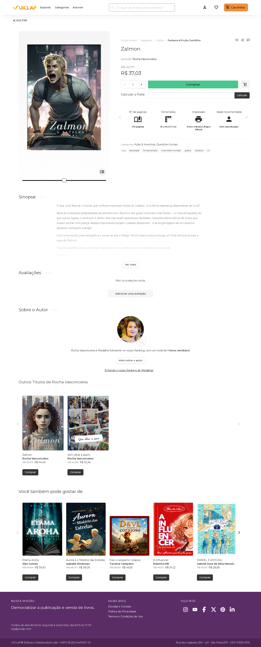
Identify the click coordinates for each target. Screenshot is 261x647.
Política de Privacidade (122, 611)
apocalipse (134, 150)
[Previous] (120, 118)
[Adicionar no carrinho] (245, 84)
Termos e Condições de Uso (125, 616)
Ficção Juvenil (129, 40)
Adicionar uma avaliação (130, 293)
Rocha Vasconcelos (144, 59)
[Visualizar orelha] (102, 172)
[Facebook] (204, 609)
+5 (208, 150)
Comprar (193, 84)
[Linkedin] (232, 609)
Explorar (45, 7)
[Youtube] (195, 609)
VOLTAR (21, 20)
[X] (213, 609)
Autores (78, 7)
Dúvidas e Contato (119, 606)
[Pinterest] (223, 609)
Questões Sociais (167, 144)
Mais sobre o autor (131, 360)
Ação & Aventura (145, 144)
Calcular (242, 95)
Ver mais (130, 264)
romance (199, 150)
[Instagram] (185, 609)
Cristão (160, 40)
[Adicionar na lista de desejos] (236, 40)
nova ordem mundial (171, 150)
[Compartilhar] (242, 40)
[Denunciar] (248, 40)
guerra (188, 150)
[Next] (246, 118)
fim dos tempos (150, 150)
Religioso (146, 40)
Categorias (62, 7)
